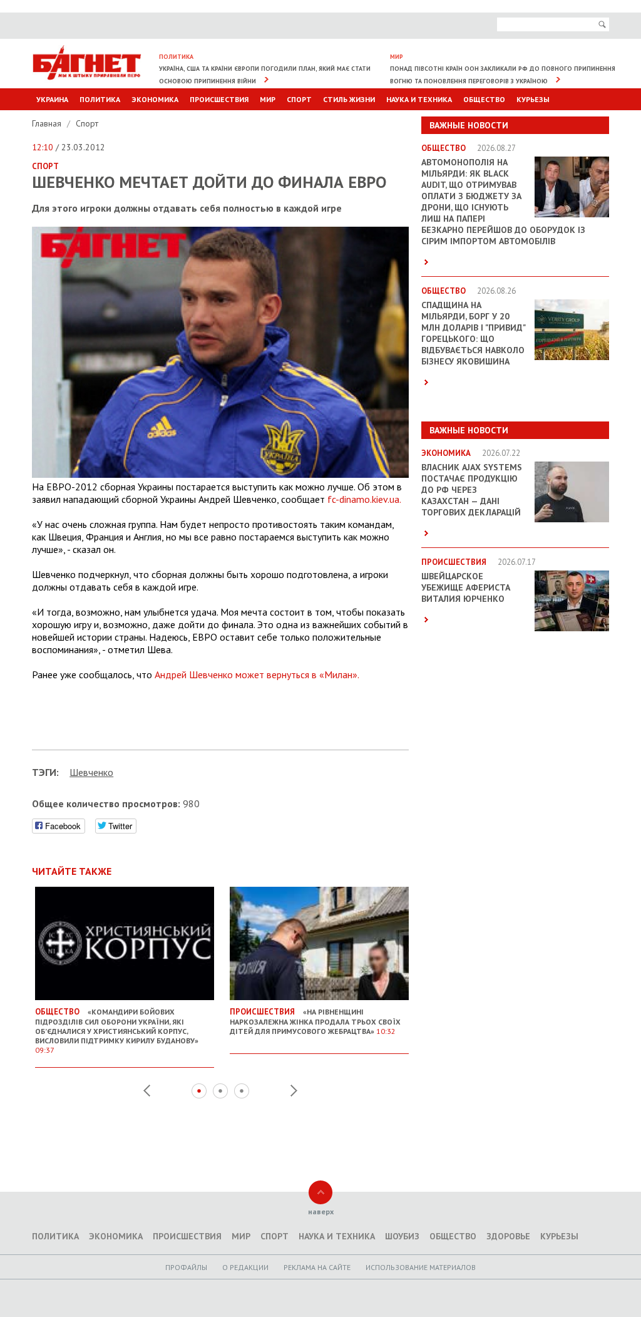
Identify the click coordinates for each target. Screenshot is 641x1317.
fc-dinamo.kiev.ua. (364, 499)
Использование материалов (421, 1267)
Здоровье (508, 1236)
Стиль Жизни (349, 99)
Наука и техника (419, 99)
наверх (321, 1211)
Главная (48, 123)
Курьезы (533, 99)
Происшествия (219, 99)
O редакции (245, 1267)
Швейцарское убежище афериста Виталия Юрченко (465, 587)
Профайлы (186, 1267)
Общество (484, 99)
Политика (99, 99)
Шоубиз (402, 1236)
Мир (267, 99)
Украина (52, 99)
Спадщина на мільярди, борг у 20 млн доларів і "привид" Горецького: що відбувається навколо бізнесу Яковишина (473, 333)
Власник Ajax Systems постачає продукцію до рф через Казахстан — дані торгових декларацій (471, 490)
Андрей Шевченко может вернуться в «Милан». (257, 674)
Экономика (154, 99)
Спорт (299, 99)
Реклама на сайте (317, 1267)
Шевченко (91, 772)
